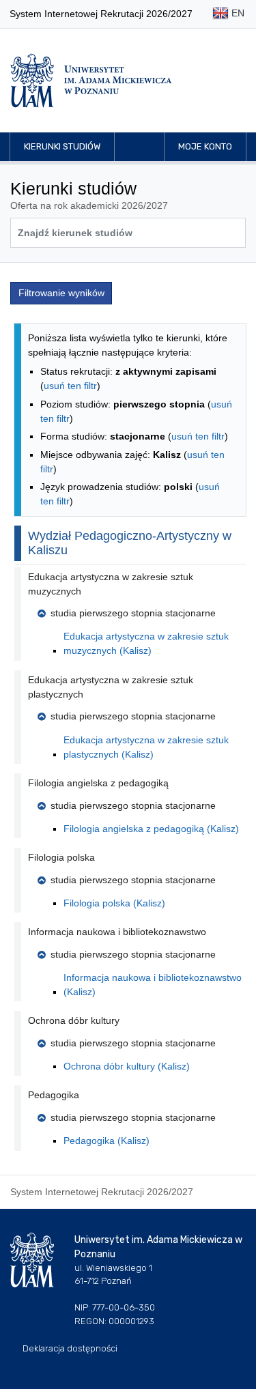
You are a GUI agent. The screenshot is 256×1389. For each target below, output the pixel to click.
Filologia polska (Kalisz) (114, 903)
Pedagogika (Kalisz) (106, 1140)
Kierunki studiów (62, 146)
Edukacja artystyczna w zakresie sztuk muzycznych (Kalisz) (146, 643)
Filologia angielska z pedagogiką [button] (98, 782)
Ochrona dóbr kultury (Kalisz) (126, 1066)
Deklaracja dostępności (70, 1348)
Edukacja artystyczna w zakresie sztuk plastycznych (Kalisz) (146, 747)
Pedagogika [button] (53, 1094)
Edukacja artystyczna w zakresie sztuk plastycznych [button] (110, 687)
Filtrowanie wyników (61, 292)
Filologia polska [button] (61, 857)
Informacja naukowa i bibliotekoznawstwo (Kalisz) (152, 984)
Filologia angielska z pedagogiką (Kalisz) (151, 828)
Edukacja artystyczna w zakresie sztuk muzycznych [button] (110, 584)
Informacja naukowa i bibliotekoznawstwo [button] (117, 931)
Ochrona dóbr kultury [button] (73, 1020)
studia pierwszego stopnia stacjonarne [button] (133, 612)
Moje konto (205, 146)
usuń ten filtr (70, 385)
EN (236, 13)
